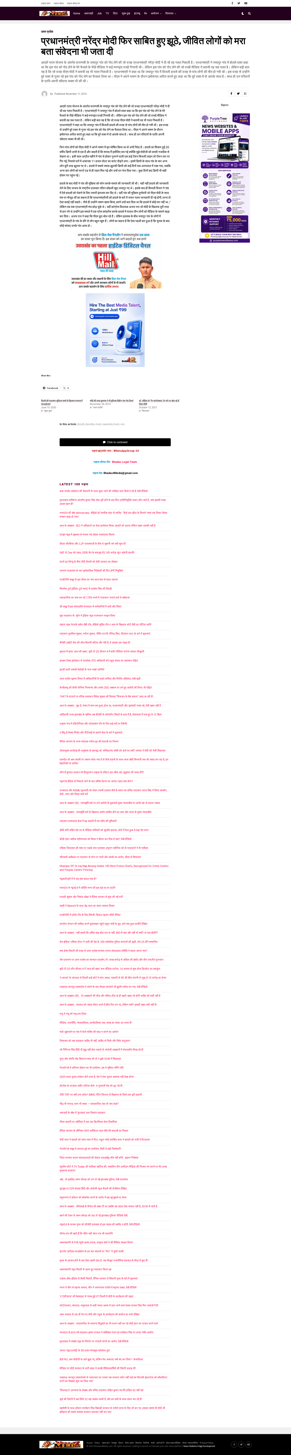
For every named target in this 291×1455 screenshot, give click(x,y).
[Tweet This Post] (238, 93)
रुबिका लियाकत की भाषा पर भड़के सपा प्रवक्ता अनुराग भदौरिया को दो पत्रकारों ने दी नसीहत (104, 848)
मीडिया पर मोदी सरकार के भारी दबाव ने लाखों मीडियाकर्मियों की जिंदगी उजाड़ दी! (98, 1368)
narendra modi (111, 424)
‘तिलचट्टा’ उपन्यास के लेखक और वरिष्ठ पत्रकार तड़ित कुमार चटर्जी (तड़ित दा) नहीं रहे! (102, 1390)
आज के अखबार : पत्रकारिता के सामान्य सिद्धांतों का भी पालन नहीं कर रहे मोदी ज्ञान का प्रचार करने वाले (109, 1323)
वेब (145, 13)
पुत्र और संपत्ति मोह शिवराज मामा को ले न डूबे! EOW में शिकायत (90, 1058)
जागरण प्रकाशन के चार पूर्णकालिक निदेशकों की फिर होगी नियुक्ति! (91, 570)
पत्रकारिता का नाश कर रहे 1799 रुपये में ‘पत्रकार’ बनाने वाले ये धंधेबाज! (95, 597)
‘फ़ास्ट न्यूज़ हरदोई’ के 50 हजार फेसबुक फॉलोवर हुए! (85, 1350)
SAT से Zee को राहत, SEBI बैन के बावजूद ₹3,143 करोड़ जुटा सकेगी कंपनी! (97, 552)
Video (97, 1443)
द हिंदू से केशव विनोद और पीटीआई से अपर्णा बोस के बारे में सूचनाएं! (91, 732)
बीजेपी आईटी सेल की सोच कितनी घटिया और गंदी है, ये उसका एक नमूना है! (95, 642)
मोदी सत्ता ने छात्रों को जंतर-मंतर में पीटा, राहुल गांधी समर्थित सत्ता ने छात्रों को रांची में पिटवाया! (105, 1139)
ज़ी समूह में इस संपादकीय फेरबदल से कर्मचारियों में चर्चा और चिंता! (91, 606)
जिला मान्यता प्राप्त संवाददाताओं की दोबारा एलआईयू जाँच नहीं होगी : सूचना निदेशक (99, 1157)
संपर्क (153, 1443)
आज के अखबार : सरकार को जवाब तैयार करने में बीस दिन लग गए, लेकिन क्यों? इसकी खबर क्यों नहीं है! (108, 1004)
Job (99, 13)
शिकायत (138, 1443)
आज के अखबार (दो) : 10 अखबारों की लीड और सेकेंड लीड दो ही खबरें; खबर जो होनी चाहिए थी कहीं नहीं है (110, 995)
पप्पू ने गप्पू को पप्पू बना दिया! (73, 1013)
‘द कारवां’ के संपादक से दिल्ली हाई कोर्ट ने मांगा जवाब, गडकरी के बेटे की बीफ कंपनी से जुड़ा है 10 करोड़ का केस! (113, 977)
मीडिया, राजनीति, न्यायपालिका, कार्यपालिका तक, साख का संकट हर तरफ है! (96, 1022)
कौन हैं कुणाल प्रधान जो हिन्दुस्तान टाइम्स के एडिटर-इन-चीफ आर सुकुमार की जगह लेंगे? (102, 772)
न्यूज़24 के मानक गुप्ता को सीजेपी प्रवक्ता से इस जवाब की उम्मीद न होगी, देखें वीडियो (100, 1224)
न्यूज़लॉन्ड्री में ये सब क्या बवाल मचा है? (78, 878)
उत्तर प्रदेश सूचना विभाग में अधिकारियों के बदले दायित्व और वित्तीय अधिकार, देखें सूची (100, 678)
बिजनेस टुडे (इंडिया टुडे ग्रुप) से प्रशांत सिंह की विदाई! (86, 588)
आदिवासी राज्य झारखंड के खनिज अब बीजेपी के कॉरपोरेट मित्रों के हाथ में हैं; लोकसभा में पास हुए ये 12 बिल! (111, 714)
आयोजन (155, 13)
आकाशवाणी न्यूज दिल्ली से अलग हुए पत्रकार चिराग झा (85, 1269)
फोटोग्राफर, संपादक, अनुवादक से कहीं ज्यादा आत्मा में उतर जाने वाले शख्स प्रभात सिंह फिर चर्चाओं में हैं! (109, 1305)
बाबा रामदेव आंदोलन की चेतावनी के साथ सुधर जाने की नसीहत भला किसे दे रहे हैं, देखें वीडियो (104, 491)
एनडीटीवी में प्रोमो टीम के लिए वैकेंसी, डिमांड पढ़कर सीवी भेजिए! (90, 914)
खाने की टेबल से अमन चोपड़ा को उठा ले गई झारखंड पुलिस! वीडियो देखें (93, 1215)
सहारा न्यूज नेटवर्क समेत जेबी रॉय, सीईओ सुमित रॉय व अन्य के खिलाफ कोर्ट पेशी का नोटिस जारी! (106, 624)
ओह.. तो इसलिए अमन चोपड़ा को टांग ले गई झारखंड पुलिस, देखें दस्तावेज (94, 1179)
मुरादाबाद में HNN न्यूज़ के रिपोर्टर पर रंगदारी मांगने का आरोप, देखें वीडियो (94, 1341)
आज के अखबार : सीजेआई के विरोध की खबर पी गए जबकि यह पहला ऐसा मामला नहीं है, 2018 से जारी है (109, 1206)
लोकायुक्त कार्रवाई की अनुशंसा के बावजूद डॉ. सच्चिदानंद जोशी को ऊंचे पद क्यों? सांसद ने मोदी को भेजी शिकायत (112, 750)
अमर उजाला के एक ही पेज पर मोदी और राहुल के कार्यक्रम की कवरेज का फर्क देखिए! (100, 1314)
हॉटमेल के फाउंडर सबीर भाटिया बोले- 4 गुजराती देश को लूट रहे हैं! (91, 1085)
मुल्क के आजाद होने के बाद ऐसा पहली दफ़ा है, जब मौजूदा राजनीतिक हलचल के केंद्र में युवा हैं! (104, 1260)
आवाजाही (88, 13)
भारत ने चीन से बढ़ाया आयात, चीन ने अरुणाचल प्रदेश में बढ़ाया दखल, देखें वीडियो (98, 1287)
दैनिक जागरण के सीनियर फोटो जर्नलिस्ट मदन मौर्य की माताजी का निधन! (94, 1130)
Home (76, 13)
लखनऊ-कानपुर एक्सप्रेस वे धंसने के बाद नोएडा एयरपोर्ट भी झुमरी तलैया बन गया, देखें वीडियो (104, 986)
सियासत (169, 13)
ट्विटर (121, 1443)
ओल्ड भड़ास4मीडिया (173, 1443)
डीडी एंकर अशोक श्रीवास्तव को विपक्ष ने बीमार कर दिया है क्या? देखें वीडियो (96, 839)
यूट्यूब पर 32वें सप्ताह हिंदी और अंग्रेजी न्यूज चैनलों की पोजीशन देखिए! (93, 1188)
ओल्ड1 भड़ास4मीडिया (190, 1443)
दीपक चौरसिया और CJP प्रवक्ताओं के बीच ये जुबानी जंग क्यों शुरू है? (93, 543)
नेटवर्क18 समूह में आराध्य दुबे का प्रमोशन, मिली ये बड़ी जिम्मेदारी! (90, 1148)
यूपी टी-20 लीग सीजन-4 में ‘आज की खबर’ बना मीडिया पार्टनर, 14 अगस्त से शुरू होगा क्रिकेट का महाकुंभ (110, 968)
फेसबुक (114, 1443)
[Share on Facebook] (231, 93)
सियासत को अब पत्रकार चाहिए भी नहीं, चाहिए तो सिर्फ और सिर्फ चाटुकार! (95, 1040)
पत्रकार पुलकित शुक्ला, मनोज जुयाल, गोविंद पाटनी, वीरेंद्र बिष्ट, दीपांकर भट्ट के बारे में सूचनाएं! (105, 633)
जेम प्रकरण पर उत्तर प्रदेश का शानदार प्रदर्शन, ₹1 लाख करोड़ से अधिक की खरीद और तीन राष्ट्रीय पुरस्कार (112, 959)
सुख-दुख (126, 13)
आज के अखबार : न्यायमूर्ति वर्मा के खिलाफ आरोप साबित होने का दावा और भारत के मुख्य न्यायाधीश (105, 812)
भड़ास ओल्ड (59, 3)
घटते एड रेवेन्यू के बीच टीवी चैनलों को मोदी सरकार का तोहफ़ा (89, 561)
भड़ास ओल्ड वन (73, 3)
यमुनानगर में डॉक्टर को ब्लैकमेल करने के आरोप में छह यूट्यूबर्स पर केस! (93, 1197)
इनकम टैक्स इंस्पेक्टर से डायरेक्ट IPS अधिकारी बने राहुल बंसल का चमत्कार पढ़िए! (99, 660)
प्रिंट (115, 13)
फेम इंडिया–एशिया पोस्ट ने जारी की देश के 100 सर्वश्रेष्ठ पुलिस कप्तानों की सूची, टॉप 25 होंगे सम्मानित (108, 941)
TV (107, 13)
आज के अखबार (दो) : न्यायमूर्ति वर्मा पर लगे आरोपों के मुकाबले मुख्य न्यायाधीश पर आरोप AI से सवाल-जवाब (110, 803)
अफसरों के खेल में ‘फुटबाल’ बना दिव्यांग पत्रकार (82, 1112)
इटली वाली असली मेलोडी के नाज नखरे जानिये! (82, 669)
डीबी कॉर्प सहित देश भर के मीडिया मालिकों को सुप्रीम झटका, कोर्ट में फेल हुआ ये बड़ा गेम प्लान (104, 830)
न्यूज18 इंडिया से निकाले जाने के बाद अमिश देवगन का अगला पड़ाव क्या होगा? (96, 781)
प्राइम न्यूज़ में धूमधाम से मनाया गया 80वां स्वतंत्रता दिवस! (87, 534)
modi (98, 424)
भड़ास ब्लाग (45, 3)
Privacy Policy (206, 1443)
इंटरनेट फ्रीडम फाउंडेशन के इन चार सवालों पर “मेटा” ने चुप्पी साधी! (92, 1251)
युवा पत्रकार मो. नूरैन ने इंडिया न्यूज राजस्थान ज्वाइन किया (87, 615)
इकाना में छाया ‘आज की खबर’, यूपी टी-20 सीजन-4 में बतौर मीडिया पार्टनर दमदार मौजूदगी (102, 651)
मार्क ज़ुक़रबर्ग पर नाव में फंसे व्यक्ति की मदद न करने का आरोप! (89, 1031)
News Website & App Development (199, 1446)
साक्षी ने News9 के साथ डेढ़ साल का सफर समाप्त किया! (87, 905)
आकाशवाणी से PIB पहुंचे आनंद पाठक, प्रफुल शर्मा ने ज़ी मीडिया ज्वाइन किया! (96, 1242)
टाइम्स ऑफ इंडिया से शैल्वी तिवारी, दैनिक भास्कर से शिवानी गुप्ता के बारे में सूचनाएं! (99, 1278)
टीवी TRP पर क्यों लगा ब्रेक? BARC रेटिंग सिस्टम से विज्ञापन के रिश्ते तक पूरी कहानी (101, 1094)
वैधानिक (146, 1443)
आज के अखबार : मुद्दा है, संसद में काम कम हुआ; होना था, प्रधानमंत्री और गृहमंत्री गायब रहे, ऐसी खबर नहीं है (110, 705)
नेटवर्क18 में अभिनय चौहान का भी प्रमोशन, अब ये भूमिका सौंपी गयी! (92, 1067)
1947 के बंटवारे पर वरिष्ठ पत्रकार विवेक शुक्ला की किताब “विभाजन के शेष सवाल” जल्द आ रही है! (106, 696)
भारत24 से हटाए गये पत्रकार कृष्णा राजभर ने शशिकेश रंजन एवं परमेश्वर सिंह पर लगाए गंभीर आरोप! (107, 1332)
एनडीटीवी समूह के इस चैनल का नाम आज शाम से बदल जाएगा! (89, 579)
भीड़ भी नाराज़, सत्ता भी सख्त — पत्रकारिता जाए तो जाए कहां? (89, 1103)
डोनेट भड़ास (129, 1443)
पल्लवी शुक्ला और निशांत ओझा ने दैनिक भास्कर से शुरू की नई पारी (91, 896)
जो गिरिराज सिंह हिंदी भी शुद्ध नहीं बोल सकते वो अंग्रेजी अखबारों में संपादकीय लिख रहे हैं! (101, 1049)
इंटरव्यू (137, 13)
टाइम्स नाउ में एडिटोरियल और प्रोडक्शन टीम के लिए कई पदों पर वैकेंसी (93, 723)
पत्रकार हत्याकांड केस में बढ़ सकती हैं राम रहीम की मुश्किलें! (88, 821)
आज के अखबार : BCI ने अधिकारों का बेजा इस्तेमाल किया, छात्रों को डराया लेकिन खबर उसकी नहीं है (108, 525)
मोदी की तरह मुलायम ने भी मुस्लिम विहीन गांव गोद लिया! (111, 400)
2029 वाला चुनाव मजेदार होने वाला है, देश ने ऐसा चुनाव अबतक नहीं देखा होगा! (97, 1076)
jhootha (90, 424)
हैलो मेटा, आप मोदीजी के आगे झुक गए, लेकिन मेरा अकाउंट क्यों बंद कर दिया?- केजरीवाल (101, 1359)
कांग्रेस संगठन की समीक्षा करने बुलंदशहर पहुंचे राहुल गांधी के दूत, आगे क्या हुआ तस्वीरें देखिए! (104, 923)
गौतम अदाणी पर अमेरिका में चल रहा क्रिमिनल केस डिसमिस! (88, 1121)
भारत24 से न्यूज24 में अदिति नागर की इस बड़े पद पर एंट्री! (88, 887)
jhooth (81, 424)
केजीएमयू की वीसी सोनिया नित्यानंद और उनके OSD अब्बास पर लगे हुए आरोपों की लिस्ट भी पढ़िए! (106, 687)
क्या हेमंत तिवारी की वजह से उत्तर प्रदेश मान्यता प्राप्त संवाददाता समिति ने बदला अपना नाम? (103, 950)
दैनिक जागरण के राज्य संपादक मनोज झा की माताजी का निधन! (89, 741)
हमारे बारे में (160, 1443)
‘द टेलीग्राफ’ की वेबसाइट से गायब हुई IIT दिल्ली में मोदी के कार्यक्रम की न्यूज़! (96, 1296)
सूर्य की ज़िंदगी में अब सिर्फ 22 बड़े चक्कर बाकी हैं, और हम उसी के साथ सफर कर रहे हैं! (101, 1399)
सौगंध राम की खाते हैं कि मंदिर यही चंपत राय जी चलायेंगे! (86, 1233)
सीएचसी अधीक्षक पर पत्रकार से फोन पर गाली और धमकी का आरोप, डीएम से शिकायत (100, 857)
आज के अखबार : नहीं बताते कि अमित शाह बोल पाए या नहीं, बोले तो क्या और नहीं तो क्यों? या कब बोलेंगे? (109, 932)
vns (122, 424)
